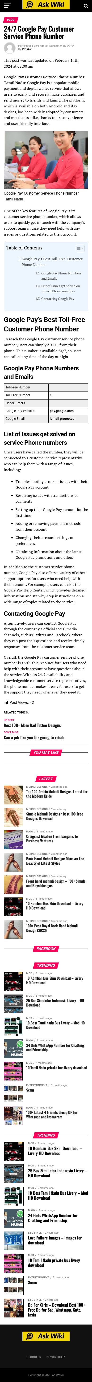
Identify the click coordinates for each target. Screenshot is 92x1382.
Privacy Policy (55, 1357)
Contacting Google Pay (57, 299)
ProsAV (27, 49)
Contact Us (34, 1357)
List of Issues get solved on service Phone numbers (60, 288)
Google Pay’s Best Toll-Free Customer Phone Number (52, 262)
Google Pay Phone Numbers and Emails (61, 276)
